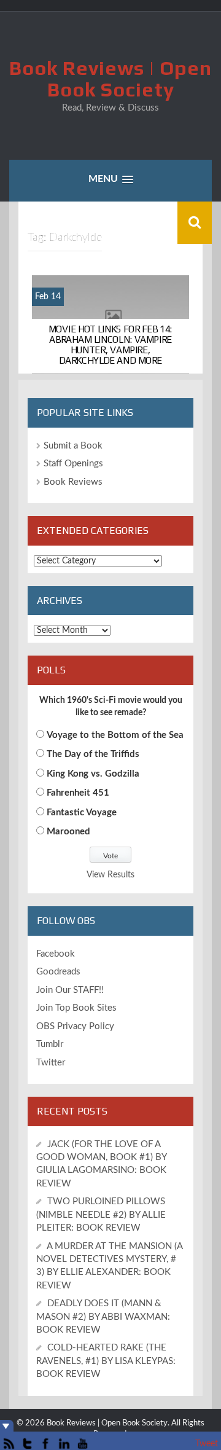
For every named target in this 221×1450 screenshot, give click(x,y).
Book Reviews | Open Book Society (110, 79)
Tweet (206, 1444)
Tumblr (49, 1044)
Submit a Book (73, 445)
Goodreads (58, 971)
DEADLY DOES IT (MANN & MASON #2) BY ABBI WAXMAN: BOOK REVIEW (103, 1316)
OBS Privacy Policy (75, 1026)
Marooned (68, 831)
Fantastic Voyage (82, 812)
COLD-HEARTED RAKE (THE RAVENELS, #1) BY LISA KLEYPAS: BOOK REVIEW (106, 1361)
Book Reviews (73, 482)
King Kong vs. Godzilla (93, 773)
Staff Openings (73, 463)
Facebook (55, 953)
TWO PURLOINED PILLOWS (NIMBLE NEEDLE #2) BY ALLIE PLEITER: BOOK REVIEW (101, 1214)
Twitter (50, 1062)
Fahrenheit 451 (78, 793)
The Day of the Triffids (93, 754)
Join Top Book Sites (76, 1008)
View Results (110, 875)
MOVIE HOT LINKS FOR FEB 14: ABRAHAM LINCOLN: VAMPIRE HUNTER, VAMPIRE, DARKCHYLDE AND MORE (110, 344)
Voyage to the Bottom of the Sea (115, 735)
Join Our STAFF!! (70, 990)
